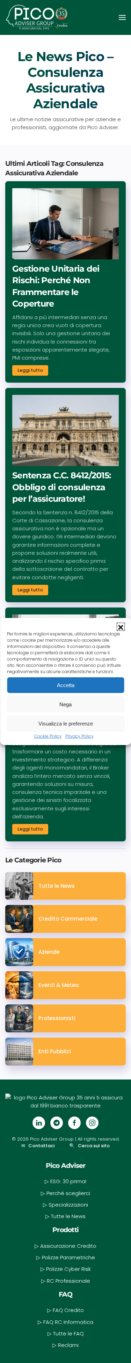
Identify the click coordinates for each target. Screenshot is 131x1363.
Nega (65, 704)
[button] (120, 626)
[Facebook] (74, 1123)
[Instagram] (92, 1123)
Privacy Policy (79, 736)
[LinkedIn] (38, 1123)
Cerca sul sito (94, 1145)
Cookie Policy (48, 736)
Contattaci (41, 1145)
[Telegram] (56, 1123)
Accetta (65, 685)
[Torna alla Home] (36, 17)
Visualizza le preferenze (65, 723)
